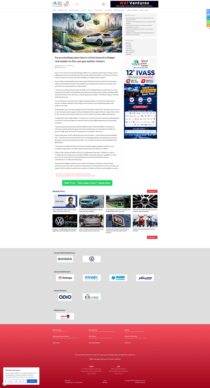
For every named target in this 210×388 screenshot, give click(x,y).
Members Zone (62, 10)
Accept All (32, 381)
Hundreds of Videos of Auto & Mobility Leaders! (134, 330)
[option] (65, 259)
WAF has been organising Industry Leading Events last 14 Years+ (66, 337)
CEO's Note (108, 10)
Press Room (129, 46)
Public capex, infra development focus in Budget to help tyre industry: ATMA (75, 175)
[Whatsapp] (208, 21)
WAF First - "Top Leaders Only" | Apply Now (87, 182)
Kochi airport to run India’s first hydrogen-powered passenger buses (73, 174)
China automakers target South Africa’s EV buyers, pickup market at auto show (91, 220)
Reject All (21, 381)
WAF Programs (73, 10)
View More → (152, 191)
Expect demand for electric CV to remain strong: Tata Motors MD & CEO (64, 201)
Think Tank (98, 10)
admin (72, 65)
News (83, 10)
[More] (208, 25)
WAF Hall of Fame (130, 50)
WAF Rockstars (119, 10)
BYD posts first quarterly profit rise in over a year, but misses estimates (145, 201)
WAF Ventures (144, 10)
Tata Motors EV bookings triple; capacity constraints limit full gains (91, 201)
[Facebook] (208, 11)
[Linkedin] (208, 18)
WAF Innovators (130, 52)
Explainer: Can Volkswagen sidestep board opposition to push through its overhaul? (64, 220)
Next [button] (159, 278)
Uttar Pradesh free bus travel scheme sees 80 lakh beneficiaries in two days (118, 201)
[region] (21, 376)
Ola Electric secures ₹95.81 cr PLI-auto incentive (145, 220)
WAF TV (90, 10)
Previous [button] (50, 278)
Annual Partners (132, 10)
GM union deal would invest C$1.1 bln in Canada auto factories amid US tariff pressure (118, 220)
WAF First (128, 43)
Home (54, 10)
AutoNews (128, 45)
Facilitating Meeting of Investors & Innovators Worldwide (100, 337)
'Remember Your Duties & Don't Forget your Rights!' (136, 337)
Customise (11, 381)
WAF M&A (128, 54)
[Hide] (209, 28)
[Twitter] (208, 14)
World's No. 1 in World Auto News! (60, 330)
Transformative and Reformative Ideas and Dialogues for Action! (102, 330)
